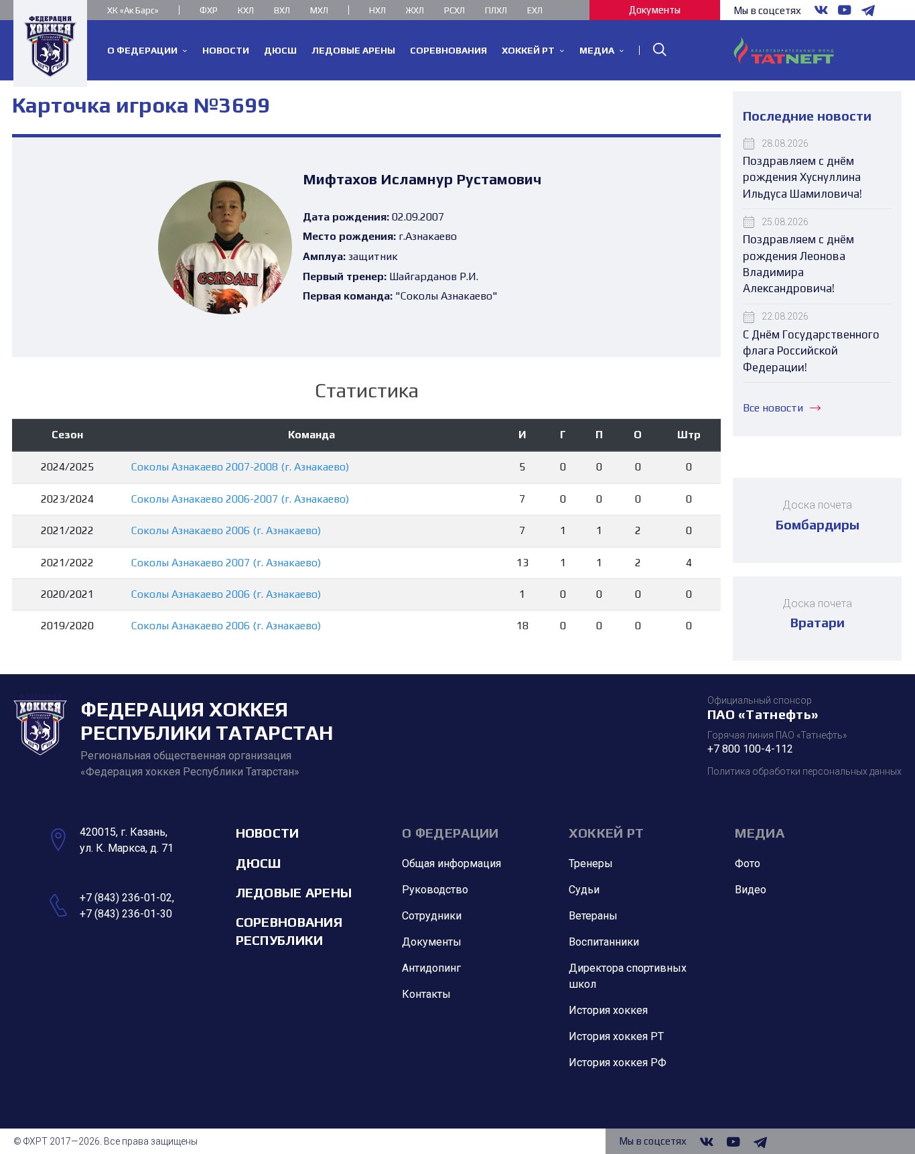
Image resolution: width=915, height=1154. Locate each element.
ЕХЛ (535, 10)
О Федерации (450, 832)
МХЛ (319, 10)
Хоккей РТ (606, 832)
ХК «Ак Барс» (133, 10)
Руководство (435, 889)
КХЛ (246, 10)
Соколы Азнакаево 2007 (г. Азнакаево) (226, 562)
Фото (747, 863)
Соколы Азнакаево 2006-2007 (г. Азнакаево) (240, 499)
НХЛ (377, 10)
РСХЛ (454, 10)
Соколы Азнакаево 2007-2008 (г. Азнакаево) (240, 466)
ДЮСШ (258, 863)
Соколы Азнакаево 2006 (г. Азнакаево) (226, 530)
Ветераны (593, 915)
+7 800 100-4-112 (750, 749)
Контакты (426, 994)
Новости (267, 832)
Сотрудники (432, 915)
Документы (655, 9)
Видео (750, 889)
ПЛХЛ (496, 10)
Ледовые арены (294, 892)
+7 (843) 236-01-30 (126, 913)
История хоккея (608, 1010)
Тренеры (591, 863)
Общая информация (451, 863)
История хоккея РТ (616, 1036)
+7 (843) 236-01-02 (126, 897)
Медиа (759, 832)
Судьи (584, 889)
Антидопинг (431, 968)
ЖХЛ (415, 10)
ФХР (209, 10)
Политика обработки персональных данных (804, 771)
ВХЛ (282, 10)
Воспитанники (604, 942)
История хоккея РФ (617, 1062)
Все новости (773, 407)
